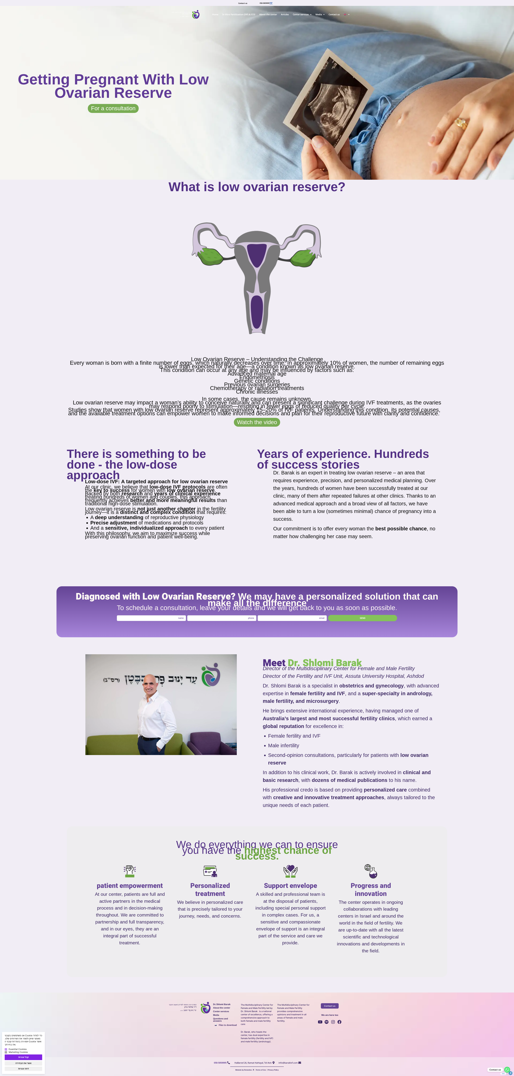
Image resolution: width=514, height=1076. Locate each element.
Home (215, 14)
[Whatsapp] (507, 1070)
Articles (285, 14)
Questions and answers (220, 1020)
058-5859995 (265, 3)
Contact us (334, 14)
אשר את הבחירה (23, 1063)
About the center (268, 14)
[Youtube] (320, 1022)
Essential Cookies (18, 1049)
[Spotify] (326, 1022)
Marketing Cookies (18, 1052)
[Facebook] (339, 1022)
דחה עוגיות (23, 1069)
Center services (301, 14)
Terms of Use (261, 1070)
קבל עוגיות (23, 1057)
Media (318, 14)
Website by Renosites (243, 1070)
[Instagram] (333, 1022)
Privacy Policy (273, 1070)
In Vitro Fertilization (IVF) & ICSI (238, 14)
